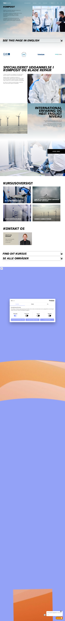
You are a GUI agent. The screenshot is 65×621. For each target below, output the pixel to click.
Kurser (40, 3)
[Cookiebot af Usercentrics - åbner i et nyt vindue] (49, 300)
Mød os (52, 3)
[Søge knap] (57, 3)
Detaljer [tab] (32, 304)
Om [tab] (47, 304)
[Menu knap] (61, 3)
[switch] (26, 315)
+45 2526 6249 (7, 242)
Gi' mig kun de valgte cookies (32, 319)
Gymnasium (34, 3)
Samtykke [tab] (17, 304)
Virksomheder (45, 3)
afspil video (56, 151)
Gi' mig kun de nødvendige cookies (18, 319)
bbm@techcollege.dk (8, 240)
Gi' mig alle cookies (47, 319)
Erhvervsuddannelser (27, 3)
